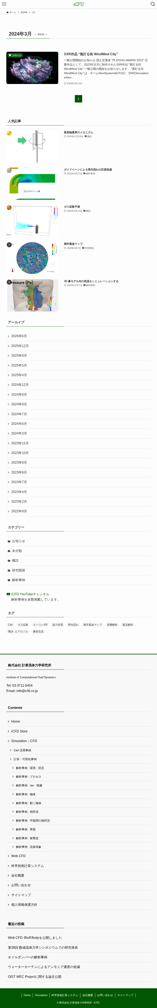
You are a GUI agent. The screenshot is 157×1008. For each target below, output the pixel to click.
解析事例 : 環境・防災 (30, 768)
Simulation (41, 995)
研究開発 (18, 570)
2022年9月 (19, 511)
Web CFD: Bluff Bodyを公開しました (35, 937)
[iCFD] (78, 4)
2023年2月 (19, 501)
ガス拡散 (23, 624)
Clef (10, 624)
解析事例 (18, 580)
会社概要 (17, 875)
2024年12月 (20, 384)
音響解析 (112, 624)
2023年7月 (19, 482)
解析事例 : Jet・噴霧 (29, 785)
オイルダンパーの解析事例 (27, 957)
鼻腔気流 (38, 631)
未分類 (17, 551)
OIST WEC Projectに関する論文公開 (34, 976)
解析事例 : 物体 (26, 794)
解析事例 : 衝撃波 (27, 838)
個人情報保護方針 (24, 904)
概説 (15, 560)
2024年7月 (19, 414)
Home (15, 721)
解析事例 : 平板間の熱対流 (33, 820)
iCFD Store (19, 731)
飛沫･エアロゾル (18, 631)
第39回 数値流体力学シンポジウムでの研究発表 (43, 947)
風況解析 (127, 624)
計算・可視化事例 (25, 759)
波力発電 (57, 624)
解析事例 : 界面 (26, 829)
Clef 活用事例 (22, 750)
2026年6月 (19, 336)
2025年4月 (19, 375)
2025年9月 (19, 355)
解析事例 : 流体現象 (28, 846)
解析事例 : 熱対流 (27, 811)
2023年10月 (20, 453)
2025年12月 (20, 346)
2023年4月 (19, 492)
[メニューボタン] (4, 4)
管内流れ (73, 624)
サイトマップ (21, 895)
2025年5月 (19, 365)
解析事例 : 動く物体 (28, 803)
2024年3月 (19, 433)
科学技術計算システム (27, 866)
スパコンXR (40, 624)
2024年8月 (19, 404)
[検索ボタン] (153, 4)
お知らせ (18, 541)
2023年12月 (20, 443)
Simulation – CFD (24, 741)
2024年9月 (19, 394)
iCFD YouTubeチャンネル (29, 594)
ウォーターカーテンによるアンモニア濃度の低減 (44, 967)
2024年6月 (19, 423)
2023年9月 (19, 462)
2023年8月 (19, 472)
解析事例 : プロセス (28, 776)
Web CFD (18, 856)
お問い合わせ (21, 885)
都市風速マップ (92, 624)
